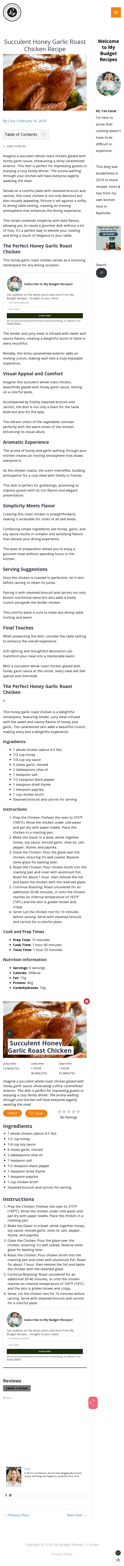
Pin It (93, 1403)
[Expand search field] (101, 273)
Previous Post (16, 1515)
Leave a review (17, 1388)
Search (101, 264)
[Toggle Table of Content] (42, 134)
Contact (93, 1544)
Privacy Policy (62, 1554)
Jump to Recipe (16, 146)
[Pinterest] (10, 1495)
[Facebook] (6, 1495)
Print (12, 1113)
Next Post (76, 1515)
